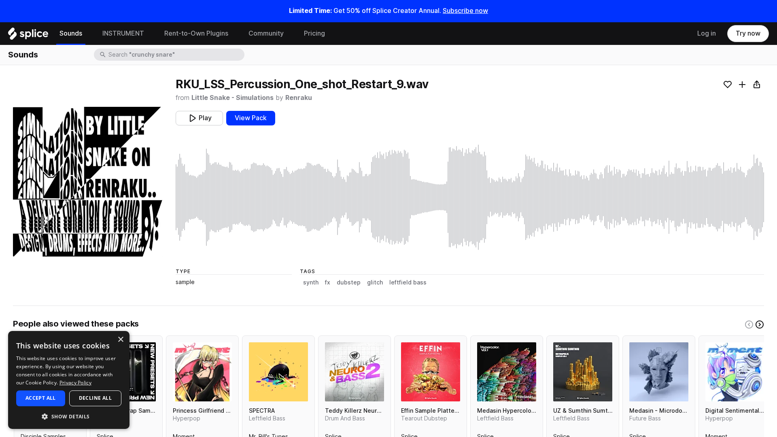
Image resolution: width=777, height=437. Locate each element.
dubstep (349, 282)
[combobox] (175, 54)
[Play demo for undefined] (88, 181)
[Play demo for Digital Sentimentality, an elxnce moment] (735, 372)
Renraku (298, 98)
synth (310, 282)
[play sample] (470, 197)
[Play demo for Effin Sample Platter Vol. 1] (430, 372)
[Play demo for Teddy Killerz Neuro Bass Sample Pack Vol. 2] (354, 372)
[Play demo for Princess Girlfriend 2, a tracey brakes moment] (202, 372)
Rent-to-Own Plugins (196, 33)
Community (266, 33)
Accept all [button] (40, 398)
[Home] (28, 36)
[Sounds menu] (88, 34)
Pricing (314, 33)
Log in (706, 33)
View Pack (251, 118)
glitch (375, 282)
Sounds (70, 33)
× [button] (120, 340)
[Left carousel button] (749, 324)
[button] (68, 416)
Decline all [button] (95, 398)
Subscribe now (465, 11)
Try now (748, 33)
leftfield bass (408, 282)
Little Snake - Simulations (232, 98)
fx (327, 282)
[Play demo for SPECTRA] (278, 372)
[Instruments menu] (150, 34)
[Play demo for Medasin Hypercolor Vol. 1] (506, 372)
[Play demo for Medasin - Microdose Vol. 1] (659, 372)
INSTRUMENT (123, 33)
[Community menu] (290, 34)
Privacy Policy (75, 382)
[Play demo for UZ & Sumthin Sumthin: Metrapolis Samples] (582, 372)
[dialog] (69, 380)
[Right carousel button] (759, 324)
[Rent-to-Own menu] (234, 34)
